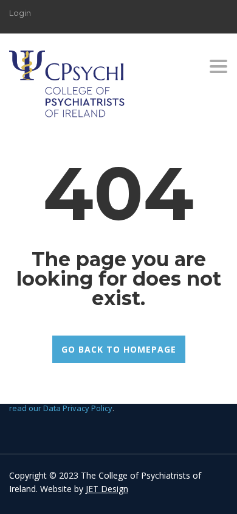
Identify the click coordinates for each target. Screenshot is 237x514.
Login (20, 13)
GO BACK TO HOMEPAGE (118, 349)
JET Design (107, 489)
